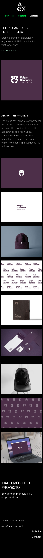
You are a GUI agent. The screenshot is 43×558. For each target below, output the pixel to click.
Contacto (34, 16)
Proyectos (9, 16)
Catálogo (22, 16)
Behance (37, 536)
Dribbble (37, 531)
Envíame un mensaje (13, 493)
